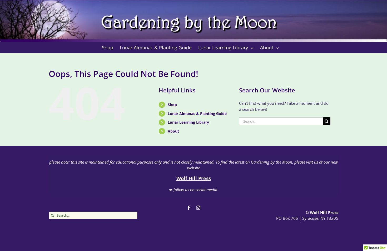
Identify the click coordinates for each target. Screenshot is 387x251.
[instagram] (198, 208)
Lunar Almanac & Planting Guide (197, 113)
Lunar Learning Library (188, 122)
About (173, 131)
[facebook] (189, 208)
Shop (172, 104)
